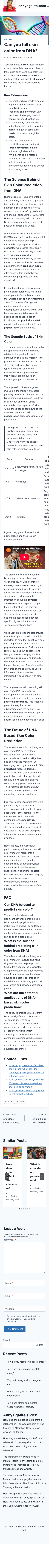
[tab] (19, 1208)
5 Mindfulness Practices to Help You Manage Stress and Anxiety (23, 1465)
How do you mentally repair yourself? (26, 1361)
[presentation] (12, 1153)
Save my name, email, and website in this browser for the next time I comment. (24, 1319)
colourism (21, 1101)
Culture (8, 39)
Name (9, 1283)
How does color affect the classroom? (11, 1176)
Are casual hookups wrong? (11, 1118)
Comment (10, 1240)
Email (9, 1296)
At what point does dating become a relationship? (22, 1446)
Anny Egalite (12, 57)
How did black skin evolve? (38, 1118)
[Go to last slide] (7, 1176)
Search (6, 1340)
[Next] (42, 1176)
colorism (9, 1101)
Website (9, 1309)
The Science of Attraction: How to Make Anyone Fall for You (23, 1428)
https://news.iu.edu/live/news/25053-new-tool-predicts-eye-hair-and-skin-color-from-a (27, 1083)
